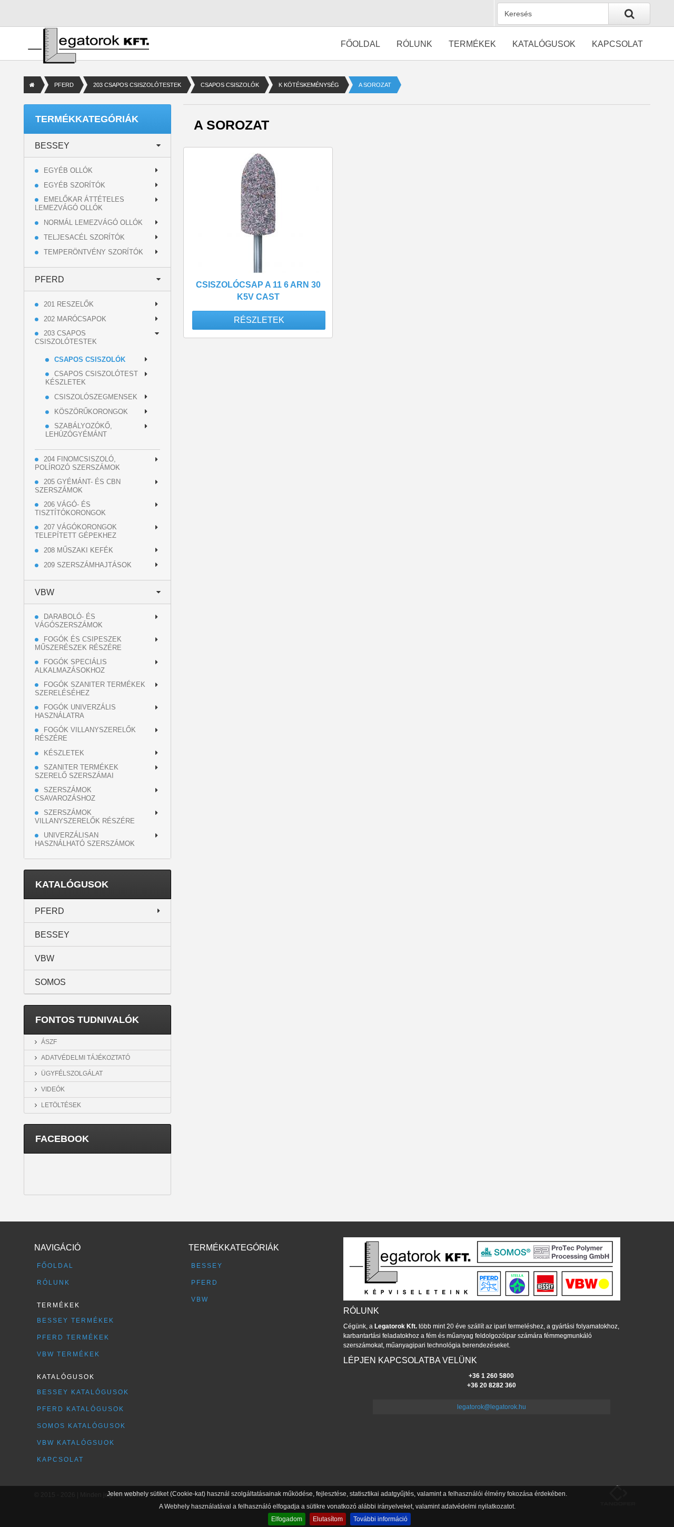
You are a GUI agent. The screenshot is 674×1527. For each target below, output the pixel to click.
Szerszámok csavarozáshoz (65, 794)
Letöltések (61, 1105)
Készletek (64, 753)
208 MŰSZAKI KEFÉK (78, 550)
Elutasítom (328, 1519)
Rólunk (414, 44)
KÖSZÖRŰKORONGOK (91, 412)
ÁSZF (49, 1042)
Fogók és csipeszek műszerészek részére (78, 643)
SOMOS (50, 982)
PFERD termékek (73, 1337)
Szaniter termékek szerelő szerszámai (76, 771)
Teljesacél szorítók (84, 237)
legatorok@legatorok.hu (491, 1407)
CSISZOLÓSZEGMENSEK (95, 397)
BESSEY (52, 145)
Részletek (259, 320)
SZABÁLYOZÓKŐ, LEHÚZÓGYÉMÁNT (78, 430)
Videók (53, 1089)
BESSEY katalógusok (83, 1392)
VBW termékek (68, 1354)
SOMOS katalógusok (81, 1426)
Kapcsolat (617, 44)
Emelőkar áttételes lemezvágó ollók (79, 203)
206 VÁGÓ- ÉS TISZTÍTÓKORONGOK (70, 508)
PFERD (64, 85)
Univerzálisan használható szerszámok (85, 839)
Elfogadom (286, 1519)
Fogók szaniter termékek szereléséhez (90, 689)
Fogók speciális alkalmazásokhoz (71, 666)
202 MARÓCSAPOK (75, 319)
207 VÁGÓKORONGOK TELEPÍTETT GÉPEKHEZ (76, 531)
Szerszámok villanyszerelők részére (85, 817)
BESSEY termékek (75, 1320)
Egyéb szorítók (74, 185)
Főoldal (360, 44)
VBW (44, 592)
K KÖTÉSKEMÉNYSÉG (309, 85)
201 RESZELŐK (69, 304)
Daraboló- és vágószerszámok (69, 621)
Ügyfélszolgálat (72, 1073)
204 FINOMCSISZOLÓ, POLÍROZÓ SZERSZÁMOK (77, 463)
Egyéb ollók (68, 170)
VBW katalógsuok (76, 1442)
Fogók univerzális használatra (75, 711)
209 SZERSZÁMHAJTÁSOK (88, 565)
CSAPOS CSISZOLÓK (230, 85)
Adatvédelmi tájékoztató (85, 1057)
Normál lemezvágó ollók (93, 222)
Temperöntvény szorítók (93, 252)
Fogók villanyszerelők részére (85, 734)
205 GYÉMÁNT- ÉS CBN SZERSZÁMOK (78, 486)
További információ (380, 1519)
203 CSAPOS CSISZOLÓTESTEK (137, 85)
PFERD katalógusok (80, 1409)
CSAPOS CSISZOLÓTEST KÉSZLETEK (91, 378)
